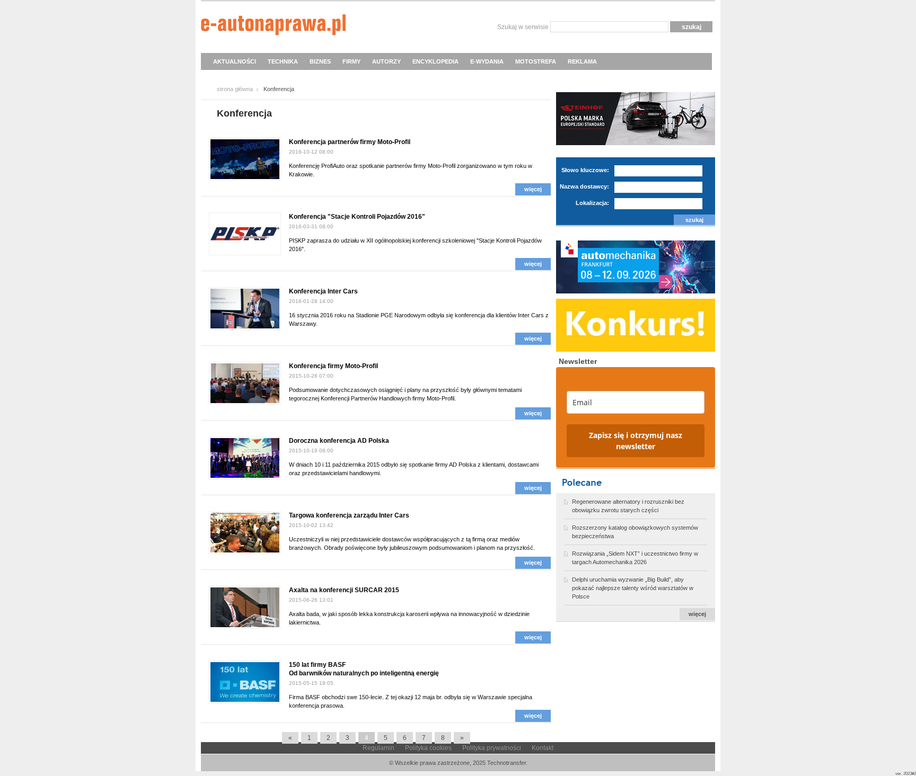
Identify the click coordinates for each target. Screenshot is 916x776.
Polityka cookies (428, 748)
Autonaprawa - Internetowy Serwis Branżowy (273, 26)
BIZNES (320, 61)
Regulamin (378, 748)
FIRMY (351, 61)
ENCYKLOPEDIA (435, 61)
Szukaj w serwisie (523, 27)
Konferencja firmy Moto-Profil (333, 366)
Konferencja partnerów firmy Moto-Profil (349, 142)
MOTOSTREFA (535, 61)
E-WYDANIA (487, 61)
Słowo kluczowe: (585, 170)
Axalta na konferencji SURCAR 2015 (344, 590)
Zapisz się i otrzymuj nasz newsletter (635, 440)
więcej (533, 189)
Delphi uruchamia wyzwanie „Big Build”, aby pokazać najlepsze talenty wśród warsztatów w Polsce (632, 588)
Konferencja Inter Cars (323, 291)
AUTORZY (386, 61)
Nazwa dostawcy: (584, 186)
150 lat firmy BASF (317, 664)
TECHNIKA (283, 61)
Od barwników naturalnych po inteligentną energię (364, 673)
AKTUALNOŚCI (234, 61)
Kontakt (542, 748)
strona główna (235, 89)
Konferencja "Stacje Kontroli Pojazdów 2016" (357, 216)
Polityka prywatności (491, 748)
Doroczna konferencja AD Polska (339, 440)
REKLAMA (582, 61)
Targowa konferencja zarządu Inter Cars (349, 515)
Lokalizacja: (592, 203)
